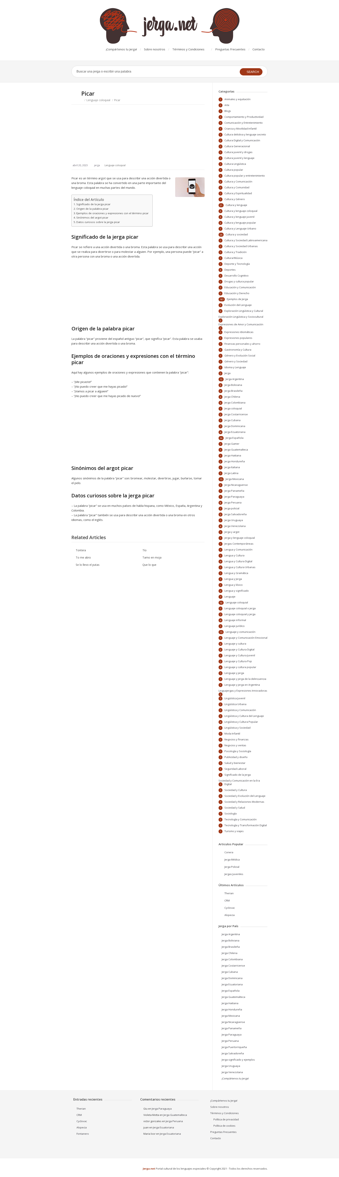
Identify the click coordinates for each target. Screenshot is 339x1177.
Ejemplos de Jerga (237, 299)
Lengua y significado (236, 590)
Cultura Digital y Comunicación (242, 140)
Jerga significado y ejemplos (238, 1059)
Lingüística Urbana (235, 704)
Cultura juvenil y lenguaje (239, 158)
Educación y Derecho (236, 293)
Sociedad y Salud (234, 807)
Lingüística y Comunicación (240, 710)
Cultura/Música (233, 258)
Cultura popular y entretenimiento (244, 175)
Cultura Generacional (237, 146)
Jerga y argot (231, 532)
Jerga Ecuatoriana (234, 432)
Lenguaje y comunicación (240, 632)
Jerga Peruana (232, 502)
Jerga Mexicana (235, 479)
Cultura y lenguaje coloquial (240, 211)
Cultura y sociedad (237, 234)
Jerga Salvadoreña (235, 514)
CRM (227, 900)
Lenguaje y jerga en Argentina (242, 684)
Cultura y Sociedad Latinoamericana (245, 240)
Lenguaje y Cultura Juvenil (239, 655)
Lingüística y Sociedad (237, 727)
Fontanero (83, 1133)
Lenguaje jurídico (234, 626)
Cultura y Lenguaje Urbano (240, 228)
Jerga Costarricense (236, 414)
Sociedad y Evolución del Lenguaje (244, 796)
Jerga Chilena (232, 396)
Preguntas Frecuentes (230, 49)
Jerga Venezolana (235, 526)
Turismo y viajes (234, 831)
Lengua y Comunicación (238, 549)
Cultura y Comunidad (236, 187)
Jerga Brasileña (233, 391)
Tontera (81, 550)
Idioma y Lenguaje (235, 367)
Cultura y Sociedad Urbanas (241, 246)
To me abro (83, 557)
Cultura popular (233, 169)
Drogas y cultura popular (239, 281)
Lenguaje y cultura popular (240, 667)
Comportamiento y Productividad (243, 117)
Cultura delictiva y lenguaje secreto (245, 134)
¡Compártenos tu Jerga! (121, 49)
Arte (226, 105)
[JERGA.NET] (169, 26)
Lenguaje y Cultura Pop (238, 661)
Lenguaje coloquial (98, 100)
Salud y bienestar (234, 763)
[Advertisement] (138, 138)
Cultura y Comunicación (238, 181)
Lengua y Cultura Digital (238, 561)
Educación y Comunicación (240, 287)
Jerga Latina (231, 473)
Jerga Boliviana (233, 385)
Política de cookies (224, 1125)
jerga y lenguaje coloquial (239, 538)
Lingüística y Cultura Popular (241, 722)
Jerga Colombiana (234, 402)
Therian (229, 893)
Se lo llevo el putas (87, 565)
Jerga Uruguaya (233, 520)
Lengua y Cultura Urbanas (239, 567)
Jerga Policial (231, 867)
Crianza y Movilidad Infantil (240, 128)
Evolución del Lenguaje (238, 305)
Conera (228, 852)
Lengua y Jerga (233, 579)
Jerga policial (231, 508)
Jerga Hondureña (234, 461)
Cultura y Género (234, 199)
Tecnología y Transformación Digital (245, 825)
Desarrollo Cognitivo (236, 275)
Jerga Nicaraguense (236, 485)
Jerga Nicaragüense (233, 1022)
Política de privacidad (226, 1119)
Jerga (227, 373)
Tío (144, 550)
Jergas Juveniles (233, 874)
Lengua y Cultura (234, 555)
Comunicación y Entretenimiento (243, 122)
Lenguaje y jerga (234, 673)
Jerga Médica (232, 859)
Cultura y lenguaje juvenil (239, 217)
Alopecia (229, 915)
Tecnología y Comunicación (240, 819)
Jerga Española (234, 438)
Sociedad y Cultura (235, 790)
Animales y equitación (237, 99)
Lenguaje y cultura (235, 643)
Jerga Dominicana (234, 426)
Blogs (227, 111)
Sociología (230, 813)
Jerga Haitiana (232, 455)
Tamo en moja (151, 557)
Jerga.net (149, 1168)
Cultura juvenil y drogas (238, 152)
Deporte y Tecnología (237, 264)
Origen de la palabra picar (92, 208)
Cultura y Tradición (235, 252)
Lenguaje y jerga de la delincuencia (245, 679)
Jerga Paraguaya (234, 496)
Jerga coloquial (233, 408)
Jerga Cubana (232, 420)
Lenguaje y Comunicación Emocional (245, 637)
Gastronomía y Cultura (237, 349)
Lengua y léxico (233, 585)
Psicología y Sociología (237, 751)
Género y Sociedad (235, 361)
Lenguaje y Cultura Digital (239, 649)
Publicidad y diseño (236, 757)
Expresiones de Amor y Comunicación (241, 324)
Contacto (258, 49)
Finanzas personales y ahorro (242, 343)
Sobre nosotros (154, 49)
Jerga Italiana (232, 467)
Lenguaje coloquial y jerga (239, 614)
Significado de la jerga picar (93, 204)
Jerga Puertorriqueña (234, 1047)
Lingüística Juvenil (234, 698)
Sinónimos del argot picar (92, 217)
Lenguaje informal (235, 620)
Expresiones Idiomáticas (238, 332)
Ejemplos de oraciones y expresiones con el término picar (112, 213)
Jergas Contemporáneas (238, 543)
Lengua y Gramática (236, 573)
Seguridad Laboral (235, 769)
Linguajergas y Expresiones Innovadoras (243, 690)
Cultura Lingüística (235, 164)
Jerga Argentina (235, 379)
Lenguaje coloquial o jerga (240, 608)
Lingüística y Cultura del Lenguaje (244, 716)
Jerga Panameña (234, 490)
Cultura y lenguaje (236, 205)
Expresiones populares (238, 338)
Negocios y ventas (235, 745)
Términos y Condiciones (188, 49)
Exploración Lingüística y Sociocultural (241, 316)
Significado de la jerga (237, 774)
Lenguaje (229, 596)
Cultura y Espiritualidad (238, 193)
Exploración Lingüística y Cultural (243, 311)
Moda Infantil (232, 733)
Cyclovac (229, 908)
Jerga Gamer (231, 443)
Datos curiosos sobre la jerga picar (98, 222)
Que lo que (149, 565)
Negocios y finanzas (236, 739)
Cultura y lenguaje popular (240, 222)
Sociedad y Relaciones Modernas (244, 801)
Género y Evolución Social (239, 355)
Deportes (230, 269)
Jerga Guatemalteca (236, 449)
